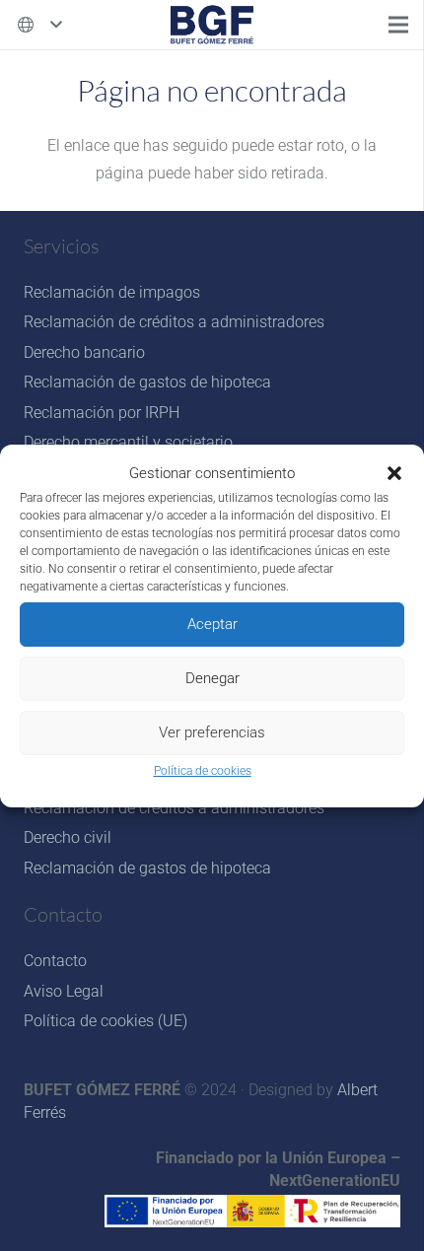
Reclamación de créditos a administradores (174, 322)
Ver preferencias (212, 732)
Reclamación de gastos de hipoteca (147, 382)
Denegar (212, 678)
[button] (394, 473)
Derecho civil (67, 837)
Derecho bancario (84, 352)
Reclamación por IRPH (101, 412)
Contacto (55, 960)
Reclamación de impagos (112, 292)
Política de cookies (202, 771)
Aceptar (212, 624)
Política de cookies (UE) (105, 1020)
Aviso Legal (64, 991)
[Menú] (398, 24)
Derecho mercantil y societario (128, 442)
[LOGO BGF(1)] (212, 24)
